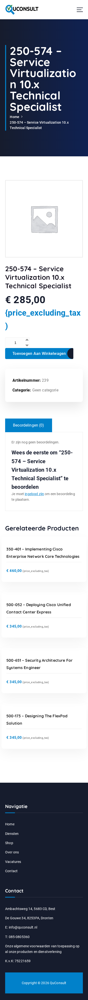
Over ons (12, 852)
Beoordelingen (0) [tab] (28, 425)
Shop (9, 843)
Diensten (12, 834)
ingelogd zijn (34, 494)
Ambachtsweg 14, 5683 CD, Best (30, 909)
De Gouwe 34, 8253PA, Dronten (29, 918)
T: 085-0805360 (17, 937)
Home (14, 117)
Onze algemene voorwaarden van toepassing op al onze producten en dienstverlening (42, 949)
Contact (11, 871)
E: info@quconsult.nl (21, 927)
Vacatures (13, 862)
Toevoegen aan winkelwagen (39, 353)
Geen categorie (45, 390)
